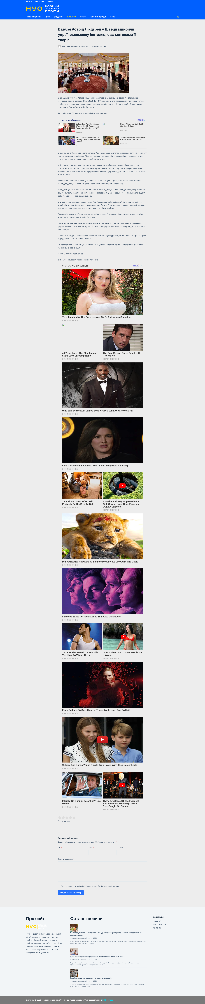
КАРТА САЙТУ (39, 1)
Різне (112, 17)
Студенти (58, 17)
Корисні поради (98, 17)
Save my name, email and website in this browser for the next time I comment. (90, 886)
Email (91, 847)
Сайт (121, 847)
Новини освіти (34, 17)
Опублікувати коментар (70, 893)
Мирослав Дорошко (79, 938)
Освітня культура (99, 46)
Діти (48, 17)
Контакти (50, 1)
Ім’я (60, 847)
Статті (83, 17)
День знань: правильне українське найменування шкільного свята (97, 956)
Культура (71, 17)
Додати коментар (66, 859)
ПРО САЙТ (29, 1)
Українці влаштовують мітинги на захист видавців (91, 978)
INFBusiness (107, 1000)
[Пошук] (178, 17)
